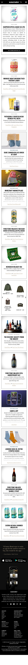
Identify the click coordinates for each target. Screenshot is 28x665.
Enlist (3, 635)
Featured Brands (18, 614)
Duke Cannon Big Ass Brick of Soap (14, 153)
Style (3, 613)
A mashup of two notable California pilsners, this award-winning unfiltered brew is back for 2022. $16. (14, 234)
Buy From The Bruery (17, 347)
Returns (4, 625)
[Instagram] (17, 604)
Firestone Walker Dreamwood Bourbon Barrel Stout (14, 489)
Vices (12, 24)
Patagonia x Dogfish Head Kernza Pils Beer (14, 117)
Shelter (4, 616)
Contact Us (5, 624)
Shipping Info (5, 626)
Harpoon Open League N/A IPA (14, 27)
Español (16, 622)
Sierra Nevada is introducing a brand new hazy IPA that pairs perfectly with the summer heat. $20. (14, 531)
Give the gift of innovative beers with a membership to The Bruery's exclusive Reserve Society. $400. (14, 342)
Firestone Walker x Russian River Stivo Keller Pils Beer (14, 230)
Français (16, 624)
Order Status (5, 622)
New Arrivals (17, 612)
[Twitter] (7, 604)
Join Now (14, 424)
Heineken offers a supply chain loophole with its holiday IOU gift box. (14, 269)
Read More (6, 89)
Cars (3, 614)
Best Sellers (17, 613)
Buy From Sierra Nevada (17, 535)
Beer (16, 24)
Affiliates (4, 634)
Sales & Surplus (18, 616)
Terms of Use (17, 632)
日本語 (15, 626)
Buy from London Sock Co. (14, 462)
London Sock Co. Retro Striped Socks (14, 450)
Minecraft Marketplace (14, 190)
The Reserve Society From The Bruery (14, 338)
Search (21, 2)
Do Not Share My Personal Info (18, 636)
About (3, 632)
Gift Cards (17, 617)
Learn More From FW (18, 499)
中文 (15, 628)
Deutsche (16, 625)
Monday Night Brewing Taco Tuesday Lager (14, 79)
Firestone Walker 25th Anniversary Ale (14, 374)
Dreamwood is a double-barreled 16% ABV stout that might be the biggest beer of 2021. (14, 494)
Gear (3, 612)
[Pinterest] (20, 604)
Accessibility (17, 634)
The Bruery (17, 334)
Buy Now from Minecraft (14, 204)
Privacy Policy (18, 633)
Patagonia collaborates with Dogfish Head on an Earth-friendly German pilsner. (14, 121)
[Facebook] (14, 604)
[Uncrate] (14, 2)
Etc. (3, 618)
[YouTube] (10, 604)
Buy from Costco (14, 166)
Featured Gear (14, 150)
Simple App (14, 411)
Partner (10, 334)
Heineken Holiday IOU (14, 267)
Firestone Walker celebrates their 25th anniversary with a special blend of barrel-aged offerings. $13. (14, 378)
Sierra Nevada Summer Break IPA (14, 526)
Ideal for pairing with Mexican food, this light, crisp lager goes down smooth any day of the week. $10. (14, 84)
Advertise (4, 633)
